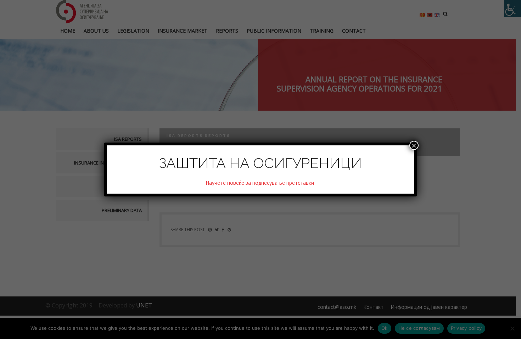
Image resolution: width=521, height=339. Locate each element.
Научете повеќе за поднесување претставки (260, 182)
